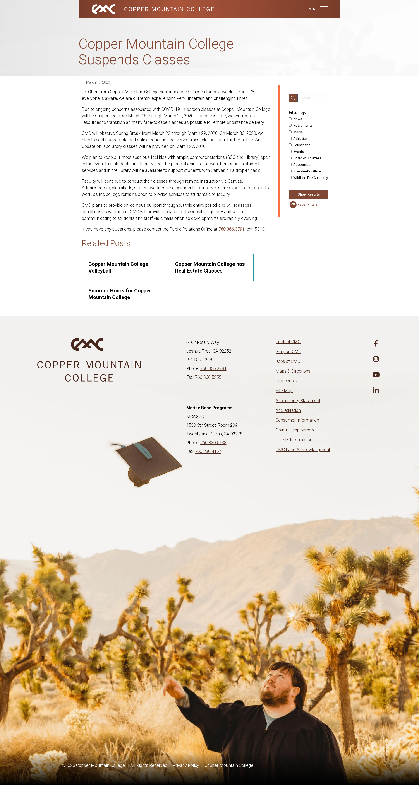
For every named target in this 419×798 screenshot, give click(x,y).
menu (313, 9)
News (297, 119)
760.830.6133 (213, 442)
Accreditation (288, 410)
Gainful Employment (295, 430)
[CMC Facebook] (376, 343)
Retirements (303, 125)
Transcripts (286, 381)
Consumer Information (297, 420)
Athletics (300, 138)
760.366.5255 (208, 377)
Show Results (308, 194)
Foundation (301, 145)
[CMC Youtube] (376, 375)
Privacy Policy (186, 765)
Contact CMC (288, 341)
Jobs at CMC (288, 361)
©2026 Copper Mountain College (93, 765)
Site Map (284, 390)
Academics (301, 165)
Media (298, 132)
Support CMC (288, 351)
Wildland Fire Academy (310, 178)
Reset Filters (307, 204)
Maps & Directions (293, 371)
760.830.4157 (208, 451)
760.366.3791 (231, 229)
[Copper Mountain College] (148, 8)
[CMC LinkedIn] (376, 390)
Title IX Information (294, 439)
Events (298, 152)
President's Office (307, 171)
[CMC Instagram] (376, 359)
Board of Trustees (307, 158)
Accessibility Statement (298, 400)
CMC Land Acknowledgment (303, 449)
